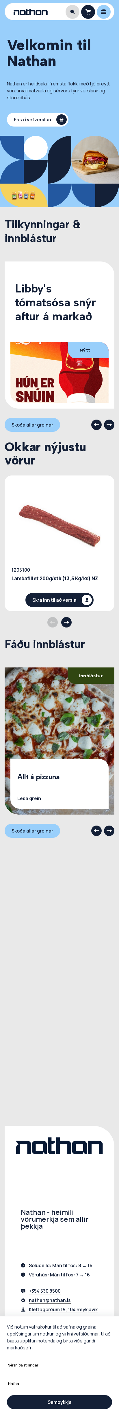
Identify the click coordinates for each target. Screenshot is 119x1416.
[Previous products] (52, 622)
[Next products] (66, 622)
